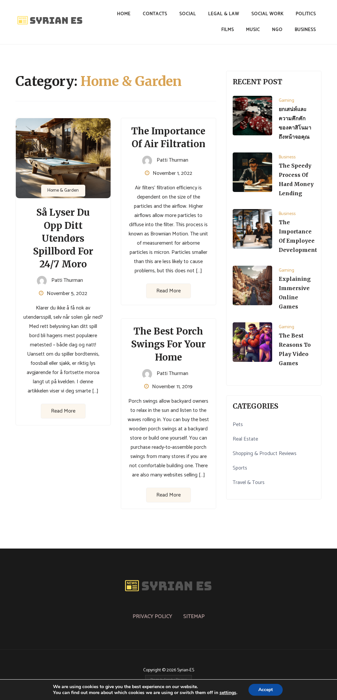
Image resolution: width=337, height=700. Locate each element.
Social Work (267, 14)
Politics (306, 14)
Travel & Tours (249, 482)
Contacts (155, 14)
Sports (240, 468)
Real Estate (245, 439)
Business (305, 30)
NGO (277, 30)
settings (228, 693)
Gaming (286, 100)
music (253, 30)
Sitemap (194, 616)
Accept (265, 690)
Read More (63, 411)
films (227, 30)
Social (187, 14)
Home (124, 14)
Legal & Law (223, 14)
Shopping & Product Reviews (265, 453)
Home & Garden (63, 190)
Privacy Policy (152, 616)
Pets (238, 424)
